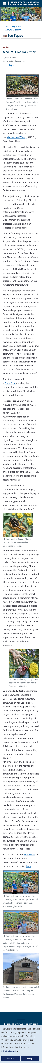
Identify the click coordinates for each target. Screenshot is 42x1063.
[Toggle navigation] (4, 3)
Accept (30, 1058)
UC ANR (6, 26)
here (28, 866)
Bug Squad (16, 26)
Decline (10, 1058)
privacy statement (9, 1050)
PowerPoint (10, 383)
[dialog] (21, 1044)
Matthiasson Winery (16, 137)
